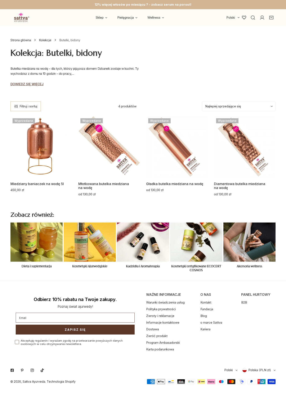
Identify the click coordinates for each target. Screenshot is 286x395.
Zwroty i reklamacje (160, 316)
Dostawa (152, 329)
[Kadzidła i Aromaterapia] (143, 242)
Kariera (205, 329)
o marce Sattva (211, 322)
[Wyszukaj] (253, 17)
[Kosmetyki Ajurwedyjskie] (90, 242)
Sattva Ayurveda (34, 381)
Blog (203, 316)
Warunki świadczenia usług (165, 302)
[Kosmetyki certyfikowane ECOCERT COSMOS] (196, 242)
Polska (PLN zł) (259, 370)
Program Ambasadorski (163, 343)
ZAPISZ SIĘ (75, 329)
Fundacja (206, 309)
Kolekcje (45, 40)
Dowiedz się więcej (27, 84)
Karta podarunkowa (160, 349)
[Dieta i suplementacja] (36, 242)
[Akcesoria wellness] (249, 242)
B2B (244, 302)
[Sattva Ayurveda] (21, 17)
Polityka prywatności (161, 309)
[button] (271, 17)
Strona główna (20, 40)
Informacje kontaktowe (162, 322)
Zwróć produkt (156, 336)
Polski (230, 17)
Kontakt (205, 302)
